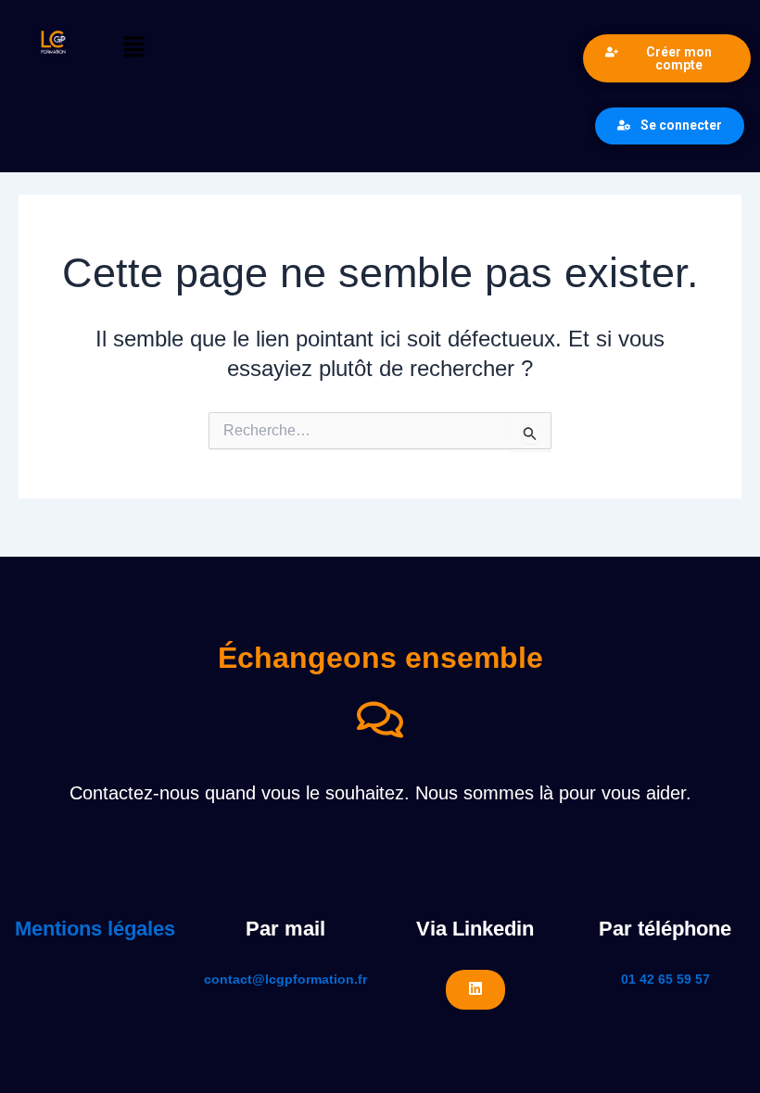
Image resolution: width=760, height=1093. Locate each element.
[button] (339, 48)
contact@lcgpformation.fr (285, 979)
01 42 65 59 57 (665, 979)
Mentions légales (95, 928)
